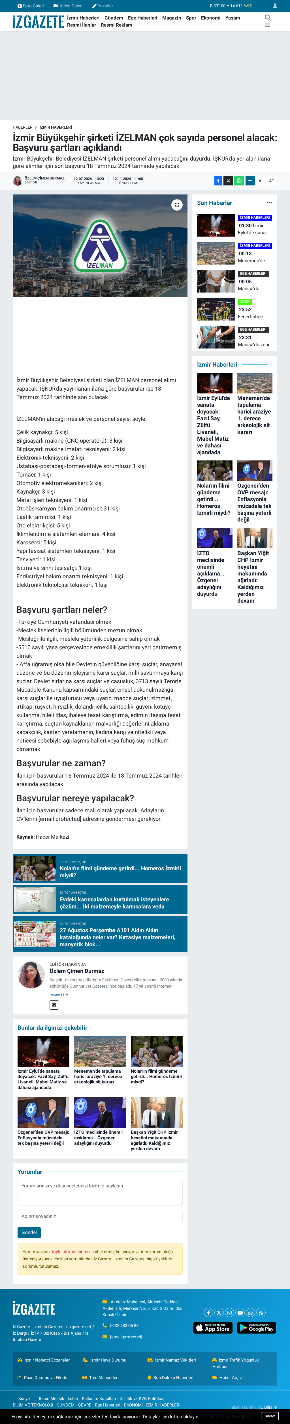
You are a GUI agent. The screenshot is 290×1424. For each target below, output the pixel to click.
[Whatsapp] (250, 1312)
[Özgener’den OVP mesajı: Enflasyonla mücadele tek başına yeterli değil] (43, 1112)
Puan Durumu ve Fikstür (46, 1377)
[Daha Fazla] (250, 180)
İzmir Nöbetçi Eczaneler (47, 1360)
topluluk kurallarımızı (72, 1251)
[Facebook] (208, 1312)
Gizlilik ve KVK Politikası (143, 1398)
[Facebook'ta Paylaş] (218, 180)
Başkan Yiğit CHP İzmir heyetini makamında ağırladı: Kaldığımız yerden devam (154, 1140)
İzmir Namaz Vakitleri (175, 1360)
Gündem (114, 18)
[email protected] (60, 818)
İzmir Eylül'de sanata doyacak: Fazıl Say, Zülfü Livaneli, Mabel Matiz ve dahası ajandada (43, 1079)
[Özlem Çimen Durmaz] (31, 974)
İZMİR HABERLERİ (56, 127)
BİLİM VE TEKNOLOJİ (33, 1405)
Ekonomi (211, 18)
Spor (191, 18)
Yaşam (232, 18)
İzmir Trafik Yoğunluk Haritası (235, 1363)
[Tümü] (269, 202)
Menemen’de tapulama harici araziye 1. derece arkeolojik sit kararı (98, 1076)
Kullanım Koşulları (99, 1398)
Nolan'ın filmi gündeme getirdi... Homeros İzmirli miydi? (156, 1076)
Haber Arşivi (231, 1377)
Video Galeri (71, 5)
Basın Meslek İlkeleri (58, 1398)
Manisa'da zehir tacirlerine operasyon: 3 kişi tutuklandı (254, 342)
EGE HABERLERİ (253, 273)
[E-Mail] (54, 1005)
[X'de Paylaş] (228, 180)
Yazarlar (105, 5)
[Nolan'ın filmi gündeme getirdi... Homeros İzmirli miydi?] (157, 1051)
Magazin (171, 18)
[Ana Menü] (267, 25)
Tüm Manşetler (103, 1377)
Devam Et (57, 995)
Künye (24, 1398)
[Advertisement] (145, 75)
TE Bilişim (267, 1407)
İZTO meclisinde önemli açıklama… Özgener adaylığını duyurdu (98, 1137)
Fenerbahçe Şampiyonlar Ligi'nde (251, 314)
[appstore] (213, 1328)
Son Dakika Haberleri (173, 1377)
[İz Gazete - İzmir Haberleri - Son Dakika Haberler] (39, 21)
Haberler (23, 127)
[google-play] (256, 1328)
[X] (219, 1312)
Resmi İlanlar (81, 25)
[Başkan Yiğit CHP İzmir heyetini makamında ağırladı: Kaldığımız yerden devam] (157, 1112)
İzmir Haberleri (83, 18)
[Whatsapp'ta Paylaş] (239, 180)
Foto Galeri (33, 5)
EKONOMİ (133, 1405)
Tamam (270, 1416)
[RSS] (261, 1312)
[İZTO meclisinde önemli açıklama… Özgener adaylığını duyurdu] (100, 1112)
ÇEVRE (84, 1405)
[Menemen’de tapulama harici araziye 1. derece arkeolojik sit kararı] (100, 1051)
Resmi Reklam (116, 25)
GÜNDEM (65, 1405)
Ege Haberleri (142, 18)
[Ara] (268, 18)
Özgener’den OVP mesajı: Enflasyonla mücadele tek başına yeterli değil (43, 1137)
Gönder (29, 1232)
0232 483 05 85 (124, 1325)
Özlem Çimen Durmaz (77, 971)
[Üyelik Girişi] (272, 6)
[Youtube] (240, 1312)
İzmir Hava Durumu (108, 1360)
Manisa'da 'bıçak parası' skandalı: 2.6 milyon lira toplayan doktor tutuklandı (255, 286)
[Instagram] (229, 1312)
